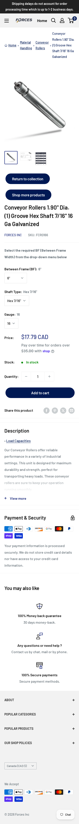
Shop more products (28, 195)
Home (42, 20)
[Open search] (53, 20)
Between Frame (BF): (22, 269)
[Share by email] (71, 410)
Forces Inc (13, 235)
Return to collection (27, 179)
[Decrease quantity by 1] (26, 376)
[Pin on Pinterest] (55, 410)
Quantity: (11, 376)
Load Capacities (18, 441)
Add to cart (40, 393)
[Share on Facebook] (46, 410)
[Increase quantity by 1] (49, 376)
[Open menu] (6, 20)
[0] (71, 20)
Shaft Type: (20, 291)
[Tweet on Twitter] (63, 410)
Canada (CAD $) (17, 766)
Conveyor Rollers (42, 45)
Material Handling (26, 45)
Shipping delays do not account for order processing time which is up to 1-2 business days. (39, 6)
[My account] (62, 20)
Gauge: (12, 314)
